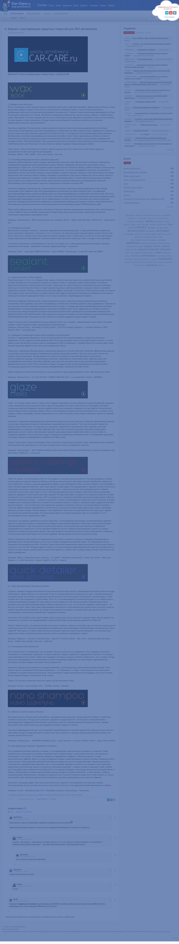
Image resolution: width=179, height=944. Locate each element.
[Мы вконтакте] (174, 12)
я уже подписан (169, 17)
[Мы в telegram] (167, 12)
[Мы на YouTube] (170, 12)
